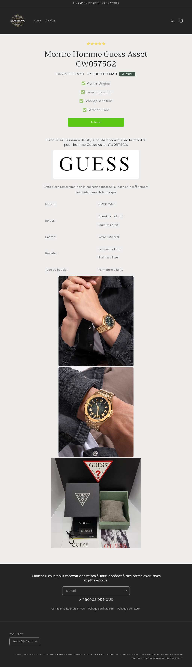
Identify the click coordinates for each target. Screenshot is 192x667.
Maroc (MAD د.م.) (23, 641)
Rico (26, 654)
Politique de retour (129, 608)
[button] (172, 21)
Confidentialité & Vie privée (68, 608)
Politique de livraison (101, 608)
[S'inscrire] (125, 590)
